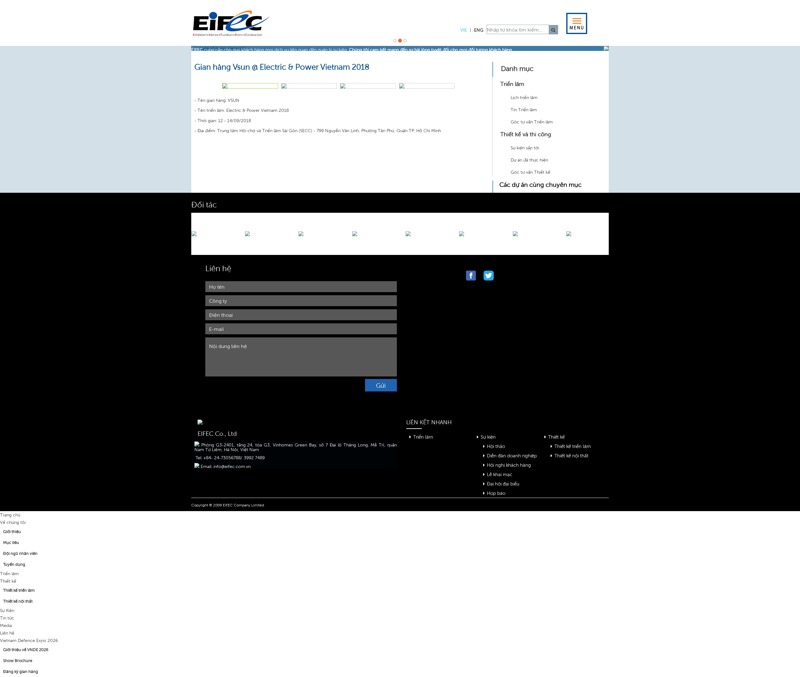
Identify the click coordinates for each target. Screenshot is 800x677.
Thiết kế (556, 436)
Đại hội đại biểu (503, 483)
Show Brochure (17, 660)
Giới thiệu (12, 531)
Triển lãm (423, 436)
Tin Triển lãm (524, 109)
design (378, 11)
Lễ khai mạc (499, 474)
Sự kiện (488, 436)
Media (6, 625)
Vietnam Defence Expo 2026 (29, 640)
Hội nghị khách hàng (509, 464)
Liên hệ (7, 633)
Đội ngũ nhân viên (20, 553)
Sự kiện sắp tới (525, 148)
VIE (463, 30)
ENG (478, 30)
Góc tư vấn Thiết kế (530, 172)
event (427, 11)
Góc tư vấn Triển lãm (532, 122)
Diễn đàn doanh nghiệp (512, 455)
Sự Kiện (7, 610)
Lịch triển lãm (524, 97)
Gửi (381, 385)
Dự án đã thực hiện (529, 160)
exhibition (322, 11)
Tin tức (7, 618)
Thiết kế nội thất (571, 455)
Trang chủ (10, 515)
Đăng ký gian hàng (20, 671)
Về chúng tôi (13, 522)
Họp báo (496, 493)
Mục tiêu (11, 542)
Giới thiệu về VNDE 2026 (25, 649)
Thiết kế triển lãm (572, 446)
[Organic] (234, 28)
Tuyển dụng (14, 564)
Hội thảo (496, 446)
